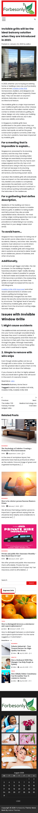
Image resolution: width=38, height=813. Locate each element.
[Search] (34, 19)
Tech (3, 621)
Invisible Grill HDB (26, 387)
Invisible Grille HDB (20, 390)
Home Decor (22, 384)
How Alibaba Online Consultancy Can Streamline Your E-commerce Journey (23, 676)
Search (4, 580)
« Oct (18, 801)
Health (13, 657)
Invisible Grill (14, 387)
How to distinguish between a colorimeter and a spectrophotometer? (18, 625)
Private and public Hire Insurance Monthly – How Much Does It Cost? (19, 555)
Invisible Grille (7, 390)
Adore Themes (14, 810)
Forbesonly (20, 808)
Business (13, 384)
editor (28, 44)
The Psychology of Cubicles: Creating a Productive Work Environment (16, 449)
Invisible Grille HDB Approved (13, 289)
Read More (5, 640)
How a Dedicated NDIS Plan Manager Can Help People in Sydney (22, 662)
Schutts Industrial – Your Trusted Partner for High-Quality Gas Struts (21, 648)
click (12, 381)
